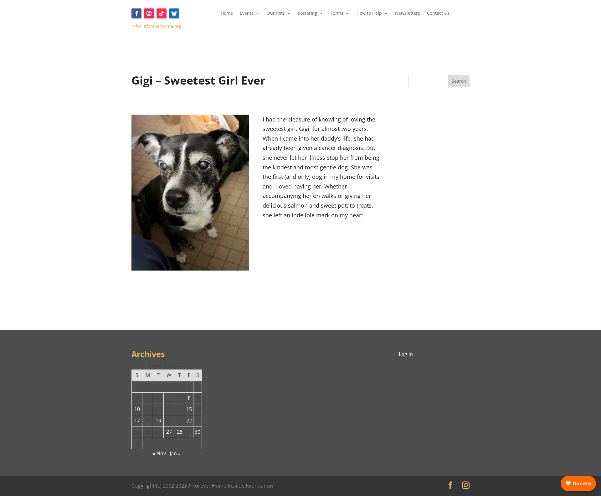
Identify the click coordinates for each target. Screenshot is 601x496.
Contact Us (438, 13)
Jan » (175, 453)
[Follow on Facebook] (136, 13)
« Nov (159, 453)
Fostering (307, 13)
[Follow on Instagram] (149, 13)
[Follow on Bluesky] (174, 13)
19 (158, 420)
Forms (337, 13)
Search (459, 81)
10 (137, 409)
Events (247, 13)
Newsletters (407, 13)
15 (189, 409)
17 (137, 420)
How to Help (369, 13)
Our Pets (276, 13)
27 (169, 431)
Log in (406, 354)
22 (189, 420)
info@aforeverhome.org (156, 26)
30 (197, 431)
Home (227, 13)
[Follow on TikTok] (162, 13)
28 (179, 431)
